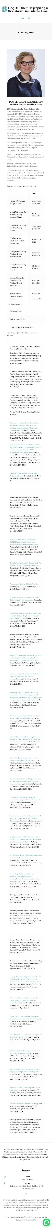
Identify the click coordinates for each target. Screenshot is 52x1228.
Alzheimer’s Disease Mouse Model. (22, 452)
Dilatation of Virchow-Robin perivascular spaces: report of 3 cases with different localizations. (24, 1000)
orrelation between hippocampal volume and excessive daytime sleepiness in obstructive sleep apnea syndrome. (26, 615)
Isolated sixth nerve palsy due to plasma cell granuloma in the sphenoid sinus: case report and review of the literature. (25, 739)
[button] (46, 1222)
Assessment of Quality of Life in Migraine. (24, 584)
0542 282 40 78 (27, 1179)
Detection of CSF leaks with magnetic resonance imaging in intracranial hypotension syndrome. (26, 799)
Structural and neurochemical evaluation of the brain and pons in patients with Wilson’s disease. (26, 818)
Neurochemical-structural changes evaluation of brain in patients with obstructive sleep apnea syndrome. (25, 781)
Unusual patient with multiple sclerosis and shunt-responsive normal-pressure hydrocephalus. (24, 676)
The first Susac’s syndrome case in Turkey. (24, 1104)
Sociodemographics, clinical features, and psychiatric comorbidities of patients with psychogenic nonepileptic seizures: (24, 694)
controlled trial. (15, 430)
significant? (18, 881)
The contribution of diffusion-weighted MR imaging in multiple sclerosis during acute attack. (25, 1071)
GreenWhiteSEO (31, 1220)
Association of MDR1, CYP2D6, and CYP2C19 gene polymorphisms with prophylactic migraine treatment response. (24, 541)
